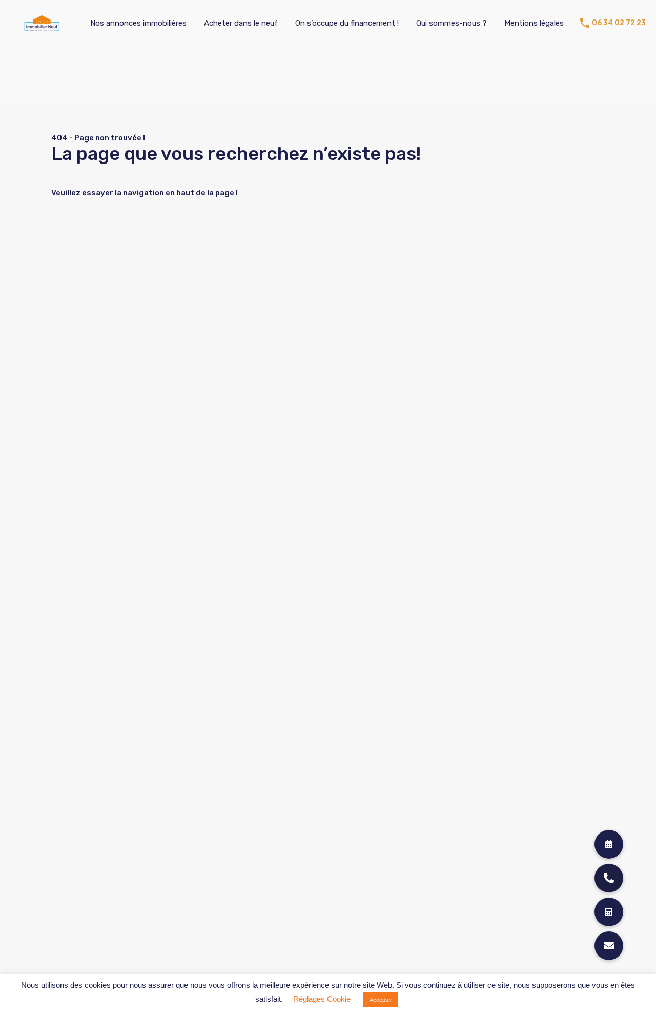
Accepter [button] (381, 1000)
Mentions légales (534, 23)
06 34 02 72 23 (619, 23)
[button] (608, 945)
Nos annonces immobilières (138, 23)
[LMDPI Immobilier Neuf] (42, 26)
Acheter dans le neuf (241, 23)
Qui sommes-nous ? (451, 23)
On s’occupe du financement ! (347, 23)
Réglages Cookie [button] (322, 998)
